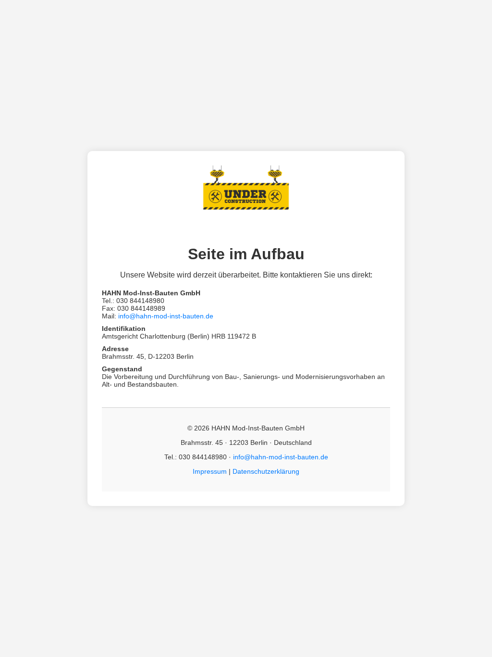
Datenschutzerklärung (266, 471)
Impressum (210, 471)
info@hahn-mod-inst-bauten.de (165, 316)
